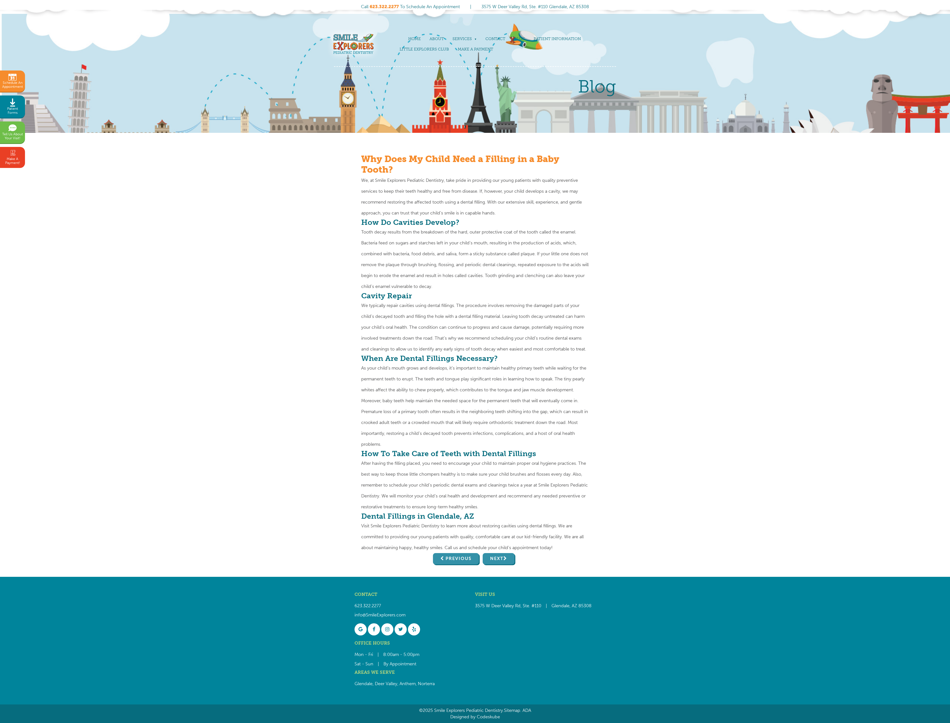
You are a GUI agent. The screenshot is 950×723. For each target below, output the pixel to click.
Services (462, 38)
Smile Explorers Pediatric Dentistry (409, 180)
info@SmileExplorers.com (380, 615)
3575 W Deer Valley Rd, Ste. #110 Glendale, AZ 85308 (535, 6)
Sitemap (512, 710)
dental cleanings (499, 264)
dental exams (568, 338)
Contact (495, 38)
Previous (459, 558)
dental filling (472, 202)
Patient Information (557, 38)
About (436, 38)
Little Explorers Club (424, 49)
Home (414, 38)
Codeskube (488, 717)
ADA (526, 710)
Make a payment (475, 49)
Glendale (364, 683)
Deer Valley (386, 683)
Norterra (426, 683)
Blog (519, 38)
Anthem (408, 683)
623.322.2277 (368, 605)
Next (496, 558)
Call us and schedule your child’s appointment (492, 547)
